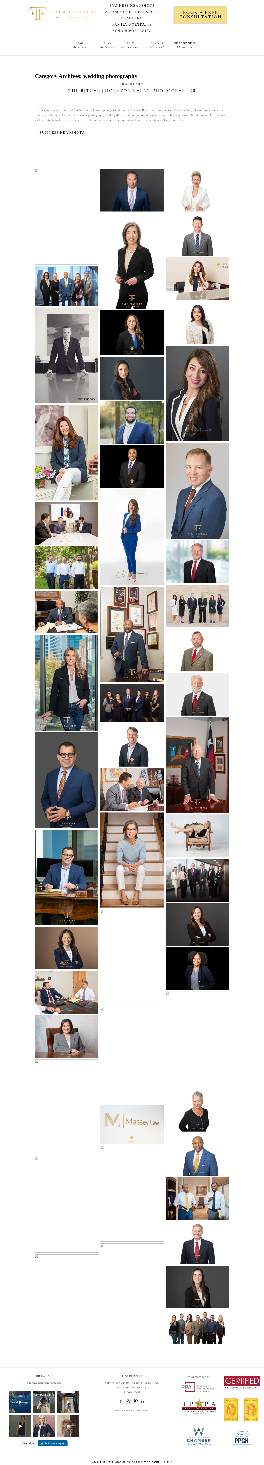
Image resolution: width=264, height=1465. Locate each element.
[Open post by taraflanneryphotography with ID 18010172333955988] (44, 1402)
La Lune (167, 1462)
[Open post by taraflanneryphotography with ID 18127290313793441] (68, 1402)
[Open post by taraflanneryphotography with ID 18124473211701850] (68, 1426)
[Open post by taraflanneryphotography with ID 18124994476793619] (20, 1426)
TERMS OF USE (141, 1410)
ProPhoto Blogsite (148, 1462)
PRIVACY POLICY (123, 1410)
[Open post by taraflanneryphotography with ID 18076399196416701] (20, 1402)
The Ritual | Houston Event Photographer (132, 91)
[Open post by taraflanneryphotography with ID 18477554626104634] (44, 1426)
